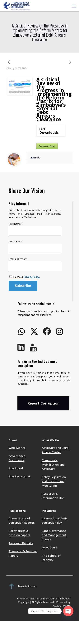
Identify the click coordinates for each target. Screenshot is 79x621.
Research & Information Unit (53, 496)
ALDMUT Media (61, 605)
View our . (26, 277)
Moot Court (49, 547)
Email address (18, 259)
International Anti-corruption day (54, 520)
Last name (15, 241)
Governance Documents (17, 458)
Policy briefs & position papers (19, 533)
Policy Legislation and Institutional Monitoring (54, 481)
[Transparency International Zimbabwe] (16, 5)
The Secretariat (19, 476)
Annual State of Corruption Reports (22, 520)
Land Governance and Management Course (54, 535)
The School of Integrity (51, 558)
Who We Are (17, 448)
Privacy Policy (31, 277)
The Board (16, 468)
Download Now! (47, 146)
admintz (35, 157)
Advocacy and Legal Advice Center (55, 450)
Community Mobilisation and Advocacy (53, 464)
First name (16, 223)
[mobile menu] (74, 5)
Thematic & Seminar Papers (23, 553)
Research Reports (21, 543)
